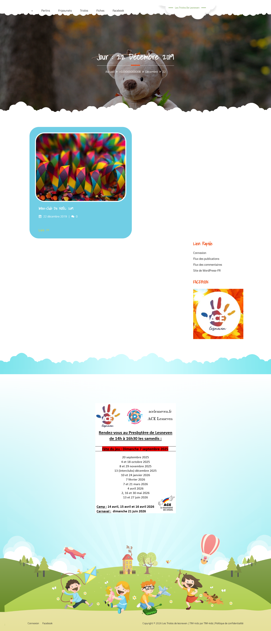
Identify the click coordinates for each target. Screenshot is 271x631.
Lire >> (44, 230)
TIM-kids (208, 623)
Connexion (199, 253)
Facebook (47, 623)
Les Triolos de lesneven (187, 7)
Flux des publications (206, 258)
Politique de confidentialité (229, 623)
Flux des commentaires (207, 264)
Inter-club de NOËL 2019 (56, 208)
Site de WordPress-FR (207, 270)
